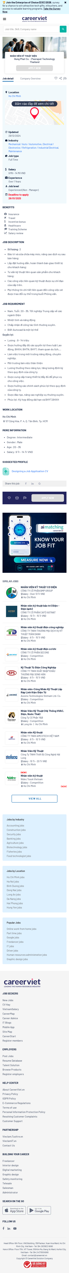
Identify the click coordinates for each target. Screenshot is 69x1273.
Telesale (7, 1183)
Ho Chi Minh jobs (15, 877)
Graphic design (11, 1174)
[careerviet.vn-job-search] (14, 1210)
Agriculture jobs (15, 842)
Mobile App (8, 1027)
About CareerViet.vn (14, 1089)
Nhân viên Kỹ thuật (32, 732)
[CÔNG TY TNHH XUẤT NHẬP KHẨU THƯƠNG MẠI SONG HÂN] (11, 673)
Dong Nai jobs (14, 890)
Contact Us (9, 1145)
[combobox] (31, 29)
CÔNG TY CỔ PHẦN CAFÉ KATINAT (38, 612)
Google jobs (13, 937)
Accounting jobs (15, 825)
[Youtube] (14, 1228)
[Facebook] (3, 1228)
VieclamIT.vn (9, 1140)
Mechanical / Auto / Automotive (25, 144)
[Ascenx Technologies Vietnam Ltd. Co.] (11, 694)
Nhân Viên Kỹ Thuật (32, 750)
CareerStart (9, 1036)
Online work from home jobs (21, 928)
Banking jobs (14, 838)
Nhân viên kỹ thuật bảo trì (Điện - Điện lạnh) (40, 607)
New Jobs (8, 1000)
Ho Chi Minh (15, 96)
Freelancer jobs (15, 941)
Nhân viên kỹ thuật (32, 775)
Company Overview (30, 78)
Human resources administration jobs (27, 954)
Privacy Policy (10, 1093)
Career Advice (10, 1018)
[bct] (34, 1264)
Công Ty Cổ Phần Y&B (32, 717)
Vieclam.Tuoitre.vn (13, 1136)
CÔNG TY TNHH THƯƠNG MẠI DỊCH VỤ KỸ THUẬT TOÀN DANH (41, 632)
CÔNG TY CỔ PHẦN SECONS (35, 652)
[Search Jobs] (63, 29)
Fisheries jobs (14, 851)
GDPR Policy (9, 1098)
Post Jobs (8, 1056)
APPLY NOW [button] (34, 68)
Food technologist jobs (19, 855)
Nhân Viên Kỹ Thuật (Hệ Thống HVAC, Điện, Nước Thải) (42, 712)
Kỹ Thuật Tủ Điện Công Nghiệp (38, 667)
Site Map (7, 1031)
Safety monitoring (12, 1178)
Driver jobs (12, 950)
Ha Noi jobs (13, 881)
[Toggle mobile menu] (5, 19)
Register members (13, 1040)
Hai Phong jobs (15, 903)
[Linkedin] (9, 1228)
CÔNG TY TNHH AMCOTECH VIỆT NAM (40, 736)
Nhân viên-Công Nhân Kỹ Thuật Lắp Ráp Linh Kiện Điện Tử (41, 690)
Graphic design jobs (17, 959)
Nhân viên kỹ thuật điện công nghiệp (42, 627)
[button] (65, 2)
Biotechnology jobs (17, 847)
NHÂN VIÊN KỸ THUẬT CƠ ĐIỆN (39, 587)
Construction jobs (16, 829)
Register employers (13, 1074)
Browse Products (12, 1069)
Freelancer (9, 1160)
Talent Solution (11, 1065)
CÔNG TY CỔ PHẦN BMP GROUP (37, 590)
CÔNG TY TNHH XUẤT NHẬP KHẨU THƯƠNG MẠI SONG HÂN (38, 673)
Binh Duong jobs (15, 885)
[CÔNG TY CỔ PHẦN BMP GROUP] (11, 592)
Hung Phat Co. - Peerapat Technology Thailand (34, 60)
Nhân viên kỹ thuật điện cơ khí (38, 648)
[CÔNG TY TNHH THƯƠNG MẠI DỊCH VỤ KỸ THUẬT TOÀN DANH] (11, 632)
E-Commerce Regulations (16, 1103)
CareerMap (9, 1013)
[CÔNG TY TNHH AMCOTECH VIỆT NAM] (11, 738)
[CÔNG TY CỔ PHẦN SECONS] (11, 654)
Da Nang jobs (14, 898)
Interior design (11, 1165)
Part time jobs (14, 933)
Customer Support (13, 1121)
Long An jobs (14, 894)
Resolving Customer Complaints (20, 1116)
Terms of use (10, 1107)
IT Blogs (7, 1022)
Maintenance (15, 151)
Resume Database (12, 1060)
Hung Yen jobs (14, 907)
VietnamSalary (11, 1009)
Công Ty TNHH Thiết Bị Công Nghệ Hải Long (40, 756)
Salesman (8, 1187)
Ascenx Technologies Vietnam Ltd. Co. (41, 695)
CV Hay (6, 1004)
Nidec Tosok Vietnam (32, 779)
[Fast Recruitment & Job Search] (34, 18)
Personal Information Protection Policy (24, 1111)
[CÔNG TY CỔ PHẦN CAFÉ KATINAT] (11, 611)
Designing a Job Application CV (30, 471)
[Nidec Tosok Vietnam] (11, 778)
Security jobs (14, 834)
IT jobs (10, 946)
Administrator (10, 1192)
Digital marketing (12, 1169)
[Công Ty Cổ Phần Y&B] (11, 716)
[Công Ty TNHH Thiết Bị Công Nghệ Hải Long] (11, 756)
